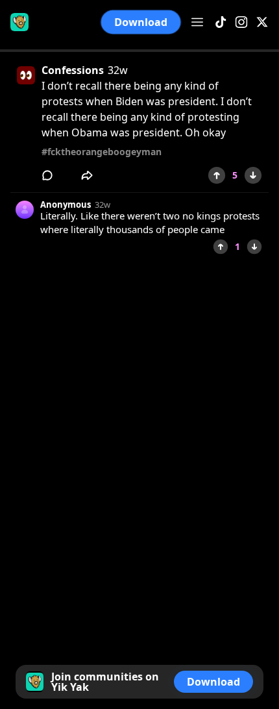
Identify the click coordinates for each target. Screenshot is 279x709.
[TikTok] (220, 22)
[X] (262, 22)
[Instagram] (241, 22)
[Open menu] (197, 22)
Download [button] (140, 22)
